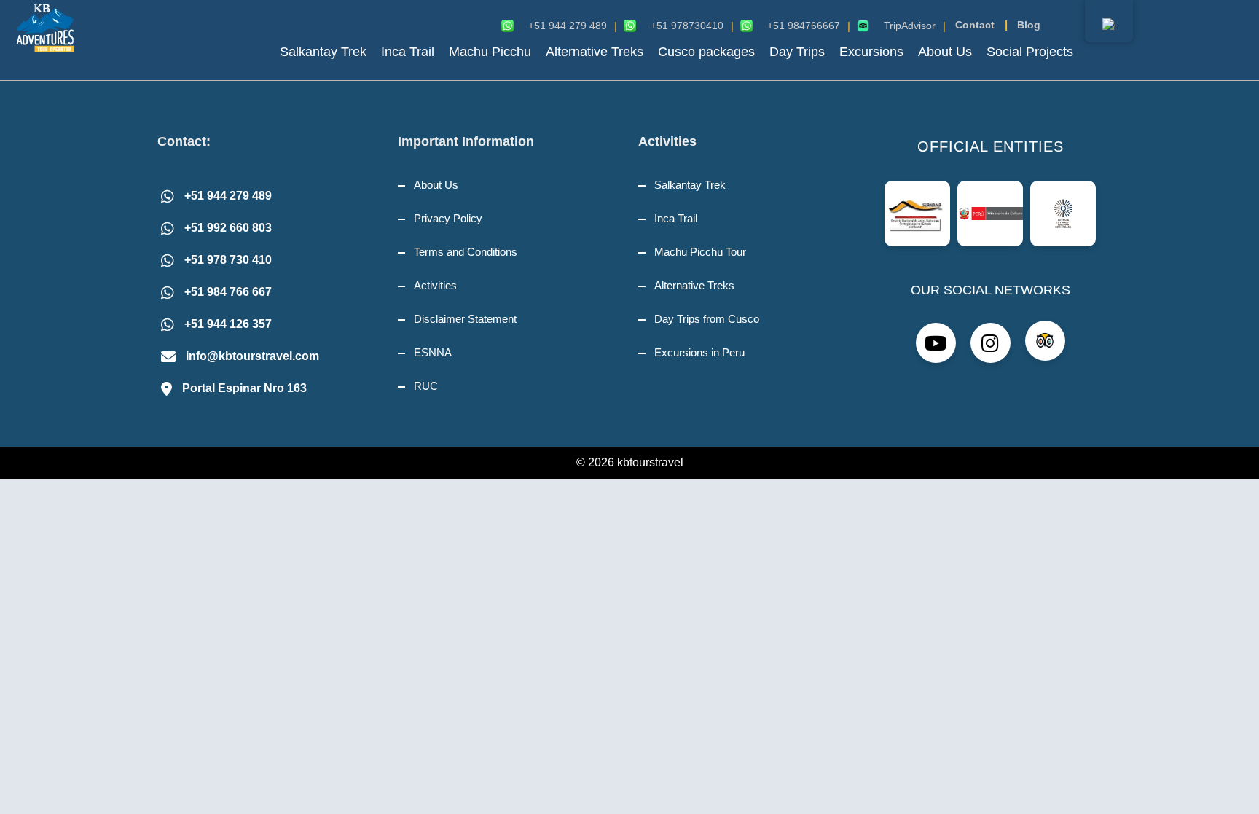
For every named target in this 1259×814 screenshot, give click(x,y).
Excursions (871, 51)
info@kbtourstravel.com (252, 356)
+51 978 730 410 (228, 260)
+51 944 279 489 (228, 195)
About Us (945, 51)
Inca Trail (407, 51)
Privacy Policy (448, 218)
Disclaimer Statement (465, 319)
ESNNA (433, 352)
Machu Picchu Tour (700, 252)
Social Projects (1030, 51)
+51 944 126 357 (228, 324)
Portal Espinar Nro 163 (244, 388)
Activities (435, 285)
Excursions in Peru (699, 352)
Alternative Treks (594, 51)
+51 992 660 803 (228, 228)
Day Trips (797, 51)
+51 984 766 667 (228, 292)
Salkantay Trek (323, 51)
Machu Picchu (490, 51)
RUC (426, 386)
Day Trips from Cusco (706, 319)
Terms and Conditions (465, 252)
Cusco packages (706, 51)
